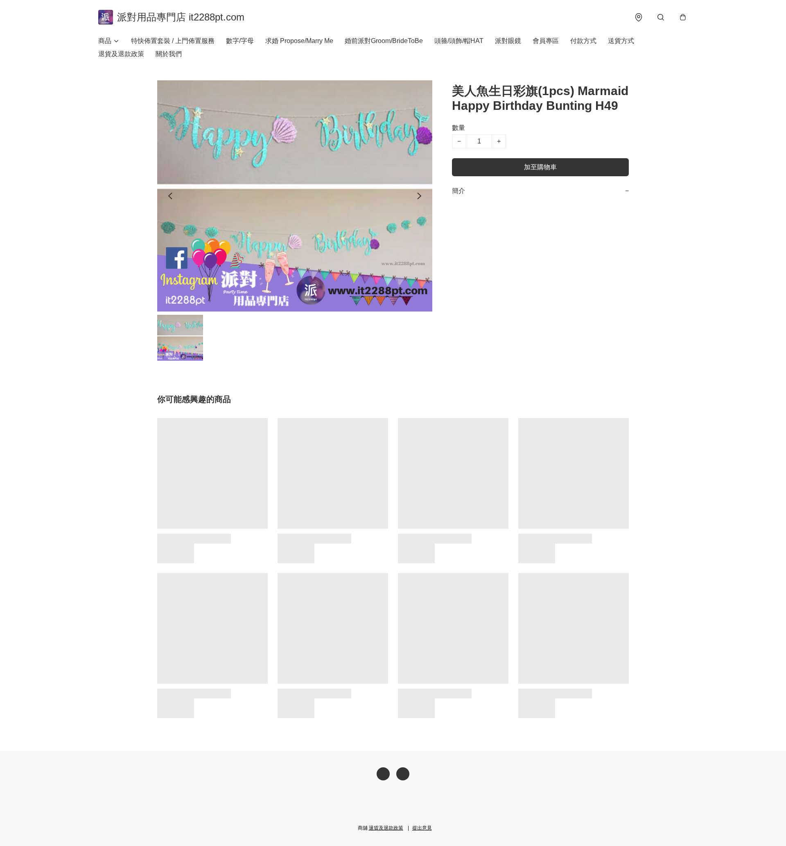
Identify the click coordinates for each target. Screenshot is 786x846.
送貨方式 (621, 40)
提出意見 (422, 828)
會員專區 (546, 40)
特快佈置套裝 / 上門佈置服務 (173, 40)
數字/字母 (240, 40)
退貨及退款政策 (121, 53)
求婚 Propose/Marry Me (299, 40)
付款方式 (583, 40)
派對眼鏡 (508, 40)
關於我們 (169, 53)
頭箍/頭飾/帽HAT (458, 40)
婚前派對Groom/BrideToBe (384, 40)
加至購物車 (540, 167)
